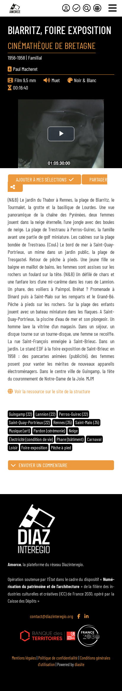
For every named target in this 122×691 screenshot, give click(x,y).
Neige (73, 430)
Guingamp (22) (20, 414)
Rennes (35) (62, 422)
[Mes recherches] (87, 8)
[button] (61, 465)
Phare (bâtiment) (70, 439)
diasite (79, 664)
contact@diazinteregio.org (51, 616)
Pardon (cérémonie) (49, 430)
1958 (21, 57)
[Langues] (97, 8)
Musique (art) (19, 430)
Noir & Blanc (85, 80)
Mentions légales (24, 657)
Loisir (13, 447)
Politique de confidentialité (58, 657)
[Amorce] (15, 8)
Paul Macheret (25, 69)
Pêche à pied (61, 447)
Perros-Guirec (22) (73, 414)
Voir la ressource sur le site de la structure (52, 391)
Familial (35, 57)
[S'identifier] (66, 8)
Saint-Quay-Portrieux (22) (29, 422)
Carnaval (94, 439)
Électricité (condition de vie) (31, 439)
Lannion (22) (45, 414)
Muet (56, 80)
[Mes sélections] (76, 8)
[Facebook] (79, 616)
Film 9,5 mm (25, 80)
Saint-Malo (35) (87, 422)
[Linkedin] (87, 616)
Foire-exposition (34, 447)
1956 (11, 57)
